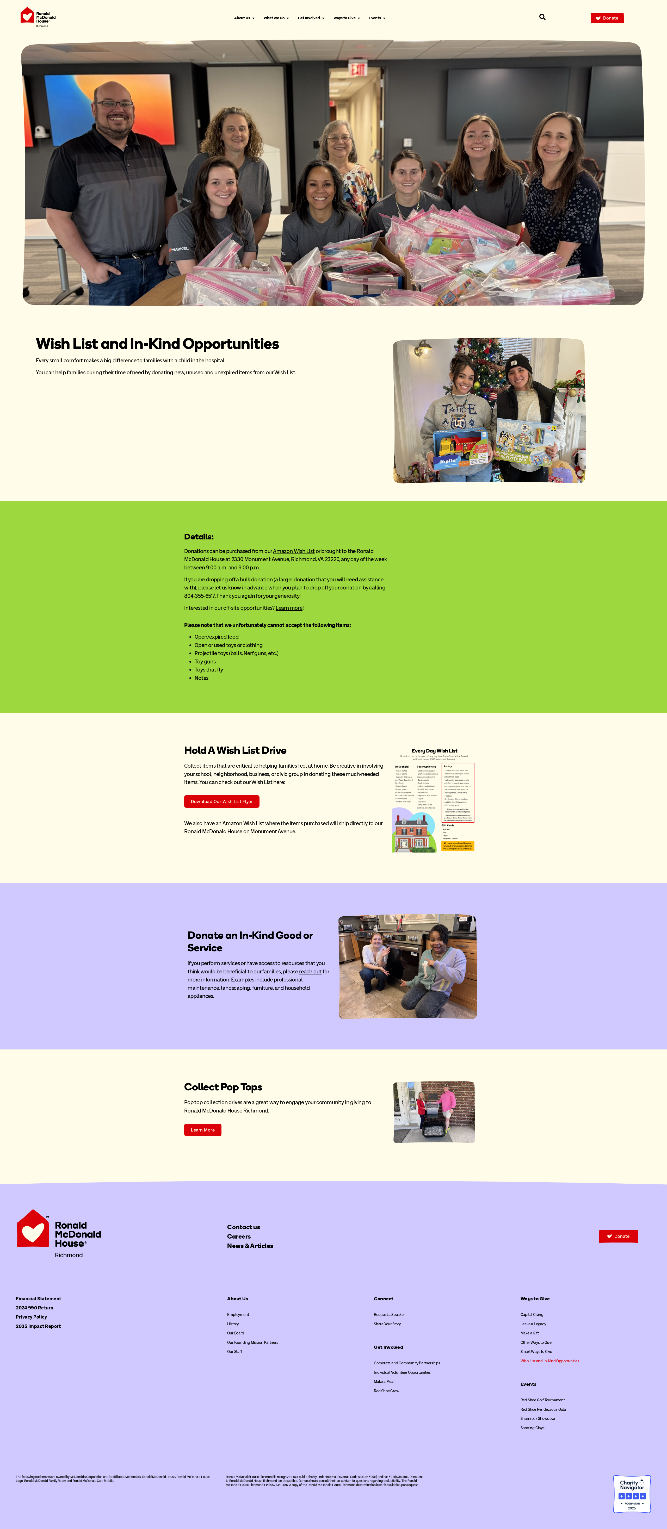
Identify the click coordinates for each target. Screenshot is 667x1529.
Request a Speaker (389, 1314)
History (233, 1324)
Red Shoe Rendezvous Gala (543, 1409)
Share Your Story (387, 1324)
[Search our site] (542, 17)
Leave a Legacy (533, 1324)
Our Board (235, 1333)
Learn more (289, 608)
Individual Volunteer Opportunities (402, 1372)
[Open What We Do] (288, 18)
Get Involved (388, 1347)
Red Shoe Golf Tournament (543, 1400)
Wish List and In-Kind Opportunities (550, 1361)
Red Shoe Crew (386, 1391)
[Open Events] (384, 18)
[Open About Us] (253, 18)
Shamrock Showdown (539, 1418)
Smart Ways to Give (536, 1351)
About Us (237, 1299)
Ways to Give (535, 1299)
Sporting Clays (533, 1428)
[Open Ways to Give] (359, 18)
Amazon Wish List (294, 551)
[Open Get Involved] (323, 18)
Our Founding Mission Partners (252, 1342)
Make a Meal (384, 1381)
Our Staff (234, 1351)
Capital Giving (532, 1314)
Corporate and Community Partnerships (407, 1363)
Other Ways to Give (536, 1342)
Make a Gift (530, 1333)
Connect (384, 1299)
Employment (238, 1314)
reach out (310, 971)
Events (528, 1384)
